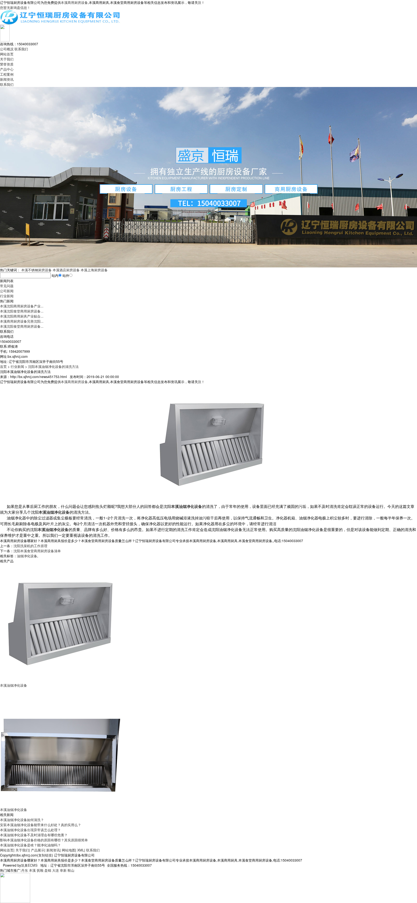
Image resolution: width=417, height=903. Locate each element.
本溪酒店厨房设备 (66, 269)
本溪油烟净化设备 (13, 685)
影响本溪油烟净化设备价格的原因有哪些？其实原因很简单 (44, 839)
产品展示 (37, 850)
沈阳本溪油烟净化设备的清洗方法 (53, 366)
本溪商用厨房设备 (74, 2)
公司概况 (7, 48)
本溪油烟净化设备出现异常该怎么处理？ (30, 829)
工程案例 (7, 74)
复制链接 (45, 855)
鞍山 (71, 870)
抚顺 (40, 870)
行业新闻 (7, 295)
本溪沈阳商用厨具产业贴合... (21, 316)
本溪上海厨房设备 (94, 269)
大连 (55, 870)
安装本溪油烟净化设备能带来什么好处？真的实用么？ (40, 824)
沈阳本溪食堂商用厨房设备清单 (37, 550)
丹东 (24, 870)
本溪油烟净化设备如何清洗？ (22, 819)
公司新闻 (7, 290)
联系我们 (21, 48)
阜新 (63, 870)
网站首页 (7, 54)
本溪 (32, 870)
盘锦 (47, 870)
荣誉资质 (7, 64)
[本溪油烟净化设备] (60, 622)
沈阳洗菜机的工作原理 (30, 545)
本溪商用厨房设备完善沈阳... (21, 321)
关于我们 (7, 59)
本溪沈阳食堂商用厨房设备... (21, 311)
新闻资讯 (7, 79)
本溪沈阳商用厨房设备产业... (21, 306)
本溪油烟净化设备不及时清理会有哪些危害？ (34, 834)
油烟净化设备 (27, 555)
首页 (3, 366)
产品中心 (7, 69)
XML (80, 850)
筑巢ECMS (29, 865)
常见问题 (7, 285)
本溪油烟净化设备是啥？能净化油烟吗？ (30, 845)
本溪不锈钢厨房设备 (36, 269)
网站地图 (68, 850)
